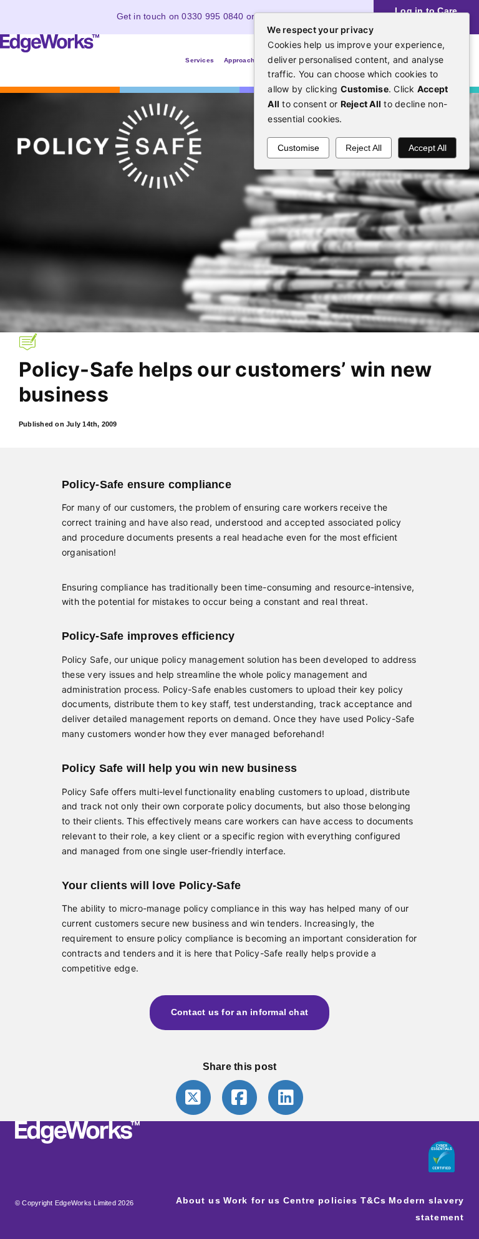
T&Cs (373, 1200)
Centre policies (320, 1200)
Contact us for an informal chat (239, 1012)
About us (198, 1200)
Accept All (428, 148)
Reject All (364, 148)
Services (199, 60)
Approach (239, 60)
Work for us (251, 1200)
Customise (298, 148)
